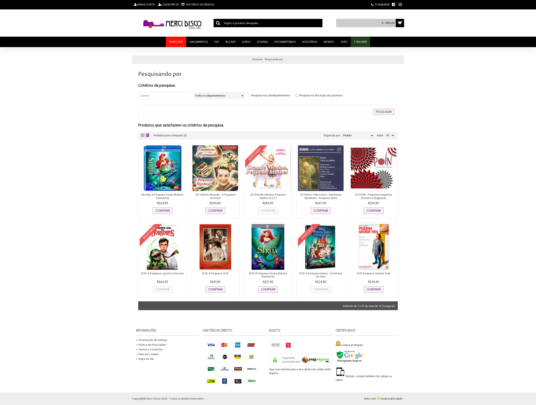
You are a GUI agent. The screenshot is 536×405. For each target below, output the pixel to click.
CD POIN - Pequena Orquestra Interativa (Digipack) (373, 196)
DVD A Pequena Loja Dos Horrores (162, 273)
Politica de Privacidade (152, 345)
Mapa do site (146, 359)
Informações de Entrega (152, 340)
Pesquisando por (274, 59)
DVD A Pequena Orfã (215, 273)
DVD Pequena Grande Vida (373, 273)
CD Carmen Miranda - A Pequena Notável (215, 196)
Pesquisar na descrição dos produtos (321, 95)
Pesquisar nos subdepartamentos (270, 95)
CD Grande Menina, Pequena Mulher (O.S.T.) (268, 196)
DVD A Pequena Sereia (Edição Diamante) (268, 275)
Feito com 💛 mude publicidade (383, 398)
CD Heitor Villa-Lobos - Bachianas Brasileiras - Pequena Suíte (320, 196)
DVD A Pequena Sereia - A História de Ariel (320, 275)
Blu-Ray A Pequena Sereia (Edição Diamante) (163, 196)
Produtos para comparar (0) (170, 135)
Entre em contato (148, 354)
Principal (257, 59)
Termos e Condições (150, 349)
